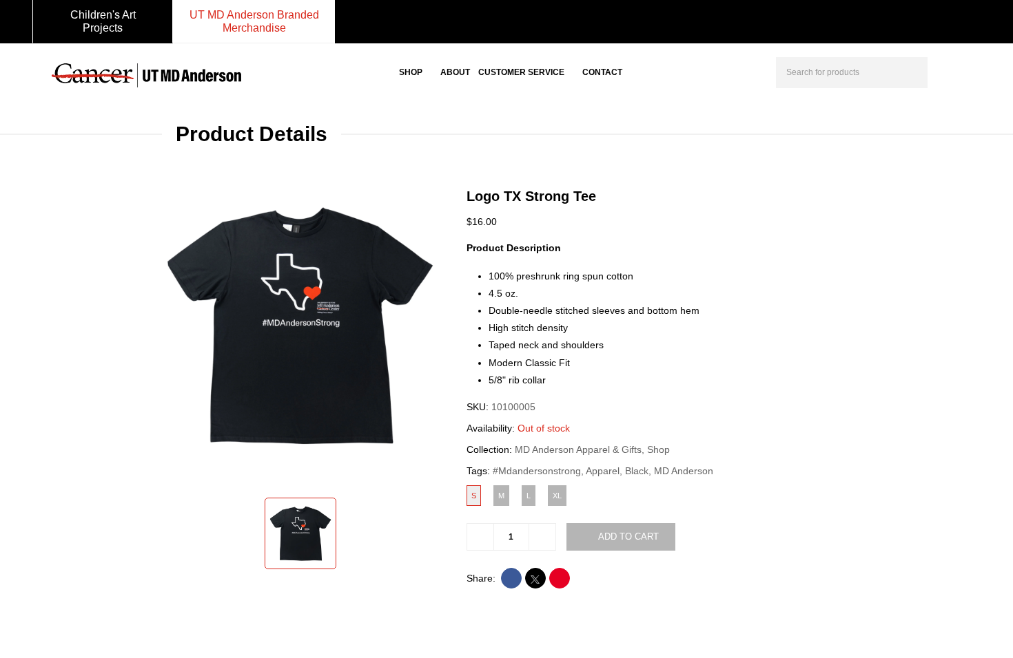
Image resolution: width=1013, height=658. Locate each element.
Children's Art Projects (103, 21)
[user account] (950, 71)
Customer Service (521, 72)
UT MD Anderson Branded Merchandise (254, 21)
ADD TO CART (628, 536)
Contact (602, 72)
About (455, 72)
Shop (410, 72)
